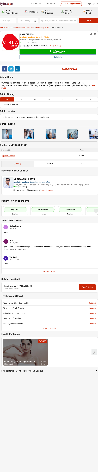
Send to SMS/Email (69, 69)
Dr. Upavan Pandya (24, 178)
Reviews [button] (49, 164)
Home (2, 27)
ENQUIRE (42, 341)
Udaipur (9, 27)
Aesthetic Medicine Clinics (24, 27)
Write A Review (87, 287)
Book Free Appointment (71, 4)
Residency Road (42, 27)
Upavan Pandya (8, 156)
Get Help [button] (17, 164)
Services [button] (81, 164)
